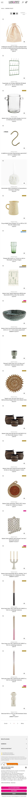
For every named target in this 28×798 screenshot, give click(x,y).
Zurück (5, 723)
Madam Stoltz (14, 45)
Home (2, 8)
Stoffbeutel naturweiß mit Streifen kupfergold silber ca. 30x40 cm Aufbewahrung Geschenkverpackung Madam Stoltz (14, 48)
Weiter (22, 723)
